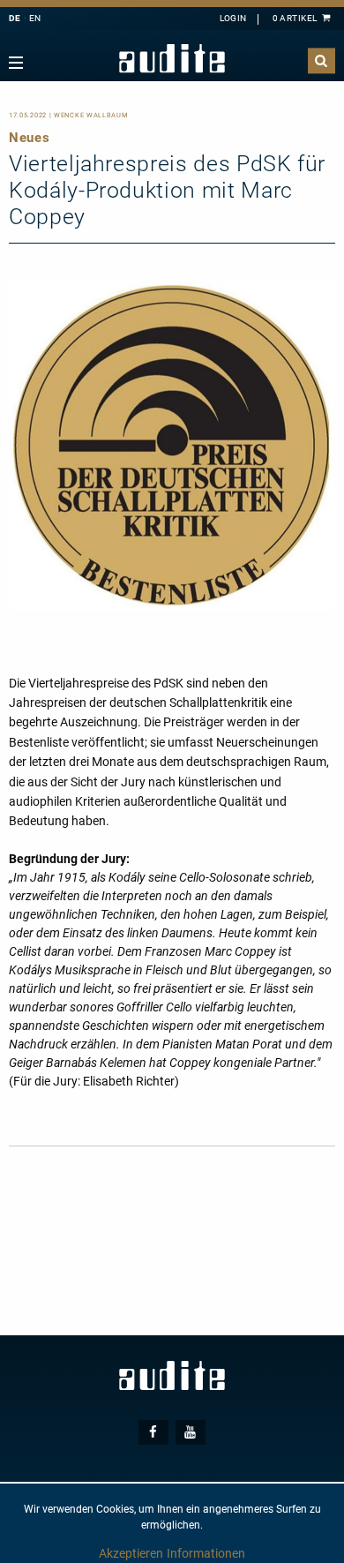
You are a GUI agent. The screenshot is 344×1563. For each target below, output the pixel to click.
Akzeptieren (131, 1553)
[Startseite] (172, 58)
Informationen (206, 1553)
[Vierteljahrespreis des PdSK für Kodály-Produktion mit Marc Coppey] (172, 445)
